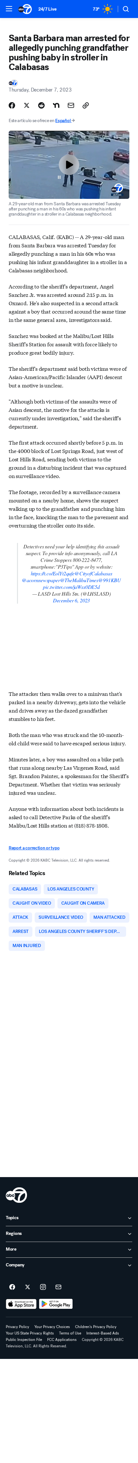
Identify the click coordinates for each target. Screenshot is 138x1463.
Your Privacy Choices (52, 1327)
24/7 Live (47, 9)
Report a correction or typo (34, 848)
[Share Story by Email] (70, 105)
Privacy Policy (17, 1327)
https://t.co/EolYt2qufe (52, 573)
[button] (9, 8)
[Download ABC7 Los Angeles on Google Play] (56, 1304)
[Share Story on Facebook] (11, 105)
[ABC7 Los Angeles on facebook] (12, 1287)
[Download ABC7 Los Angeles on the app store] (21, 1304)
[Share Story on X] (26, 105)
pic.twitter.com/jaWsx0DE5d (71, 586)
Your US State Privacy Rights (30, 1333)
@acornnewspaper (41, 580)
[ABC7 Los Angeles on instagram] (43, 1287)
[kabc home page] (16, 1195)
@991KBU (109, 580)
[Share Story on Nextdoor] (56, 105)
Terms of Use (70, 1333)
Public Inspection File (24, 1340)
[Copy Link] (85, 105)
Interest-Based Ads (102, 1333)
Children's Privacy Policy (95, 1327)
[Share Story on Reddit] (41, 105)
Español (63, 121)
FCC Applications (62, 1340)
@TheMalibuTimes (79, 580)
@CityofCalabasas (93, 573)
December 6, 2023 (71, 600)
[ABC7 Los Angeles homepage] (25, 9)
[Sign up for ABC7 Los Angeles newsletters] (58, 1287)
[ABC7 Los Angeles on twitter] (27, 1287)
